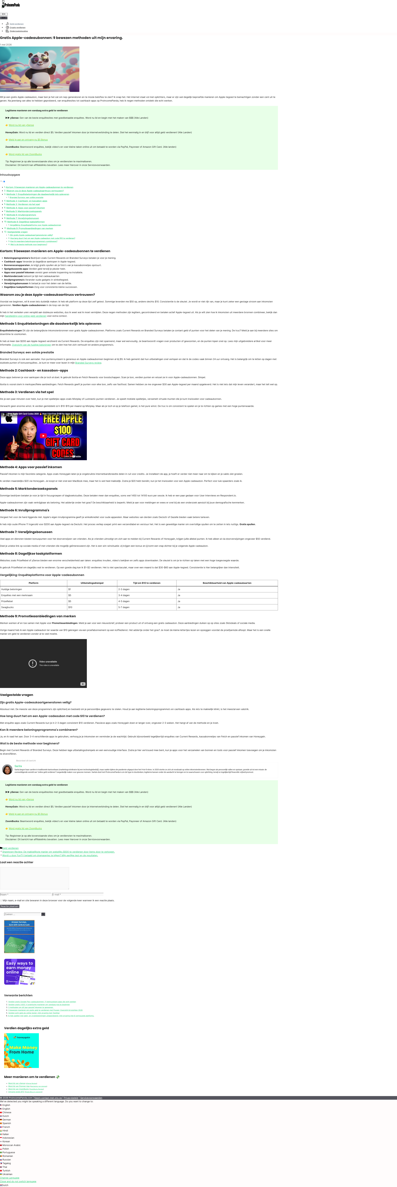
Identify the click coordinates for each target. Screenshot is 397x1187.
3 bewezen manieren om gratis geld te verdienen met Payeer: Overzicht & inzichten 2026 (45, 1010)
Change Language (9, 1177)
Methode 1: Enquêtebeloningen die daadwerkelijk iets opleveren (38, 194)
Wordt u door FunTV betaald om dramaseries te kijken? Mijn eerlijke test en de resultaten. (50, 855)
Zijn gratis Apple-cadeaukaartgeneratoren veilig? (31, 235)
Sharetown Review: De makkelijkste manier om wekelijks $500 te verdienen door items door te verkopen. (58, 851)
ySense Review (31, 1083)
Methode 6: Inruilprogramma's (21, 215)
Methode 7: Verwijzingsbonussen (22, 218)
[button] (198, 1185)
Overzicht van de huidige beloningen (31, 344)
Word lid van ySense (16, 1083)
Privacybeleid (71, 1097)
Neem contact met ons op (48, 1097)
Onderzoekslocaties (18, 31)
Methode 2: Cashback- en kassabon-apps (26, 201)
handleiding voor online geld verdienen (25, 316)
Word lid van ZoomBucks (18, 1089)
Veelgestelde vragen (17, 232)
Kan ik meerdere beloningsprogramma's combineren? (33, 241)
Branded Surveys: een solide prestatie (26, 197)
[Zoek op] (43, 914)
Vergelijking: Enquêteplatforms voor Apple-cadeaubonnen (35, 225)
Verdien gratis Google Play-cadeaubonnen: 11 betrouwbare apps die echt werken (42, 1002)
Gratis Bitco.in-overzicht (33, 1092)
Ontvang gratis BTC (16, 1092)
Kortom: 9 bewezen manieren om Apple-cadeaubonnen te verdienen (39, 187)
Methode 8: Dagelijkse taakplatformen (26, 222)
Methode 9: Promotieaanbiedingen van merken (30, 228)
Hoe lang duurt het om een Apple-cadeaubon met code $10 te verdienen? (42, 238)
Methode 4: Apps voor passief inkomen (25, 208)
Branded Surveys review (88, 362)
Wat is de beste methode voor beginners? (28, 244)
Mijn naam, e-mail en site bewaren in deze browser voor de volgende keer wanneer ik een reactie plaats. (59, 900)
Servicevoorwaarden (91, 1097)
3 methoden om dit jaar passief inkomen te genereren (31, 1007)
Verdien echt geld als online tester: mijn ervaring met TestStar (34, 1013)
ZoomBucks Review (36, 1089)
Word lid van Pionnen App (19, 1086)
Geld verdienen (16, 24)
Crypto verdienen (17, 27)
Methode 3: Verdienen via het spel (23, 204)
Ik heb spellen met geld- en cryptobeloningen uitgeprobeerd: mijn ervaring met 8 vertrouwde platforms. (51, 1016)
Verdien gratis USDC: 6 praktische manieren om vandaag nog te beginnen (39, 1005)
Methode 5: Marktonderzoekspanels (24, 211)
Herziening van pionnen (39, 1086)
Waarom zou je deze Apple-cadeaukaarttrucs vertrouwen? (35, 191)
